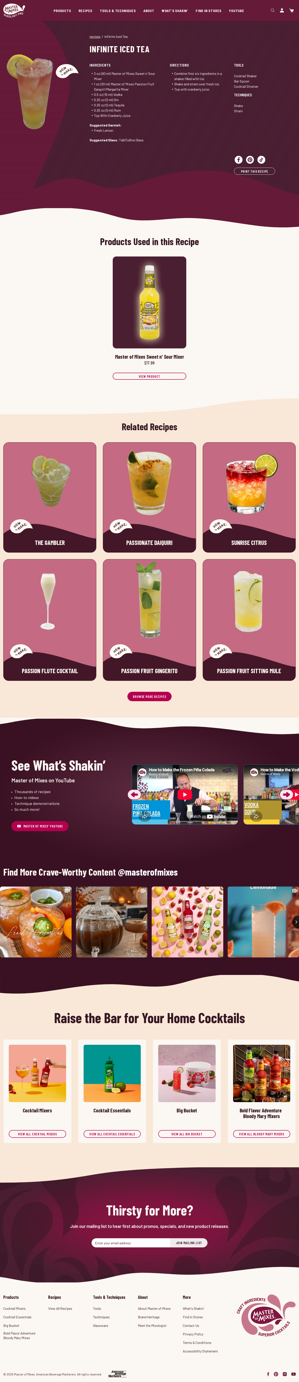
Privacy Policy (193, 1334)
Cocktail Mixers (14, 1308)
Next (287, 794)
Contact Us (191, 1325)
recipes (95, 36)
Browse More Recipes (149, 696)
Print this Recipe (254, 171)
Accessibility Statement (200, 1351)
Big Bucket (11, 1325)
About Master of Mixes (154, 1308)
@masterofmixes (148, 872)
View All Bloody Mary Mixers (261, 1134)
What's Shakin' (193, 1308)
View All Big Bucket (186, 1134)
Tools (239, 65)
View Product (149, 376)
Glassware (100, 1325)
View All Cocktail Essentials (112, 1134)
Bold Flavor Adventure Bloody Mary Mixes (19, 1335)
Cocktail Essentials (17, 1317)
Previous (134, 794)
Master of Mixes (14, 11)
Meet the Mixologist (152, 1325)
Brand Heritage (149, 1317)
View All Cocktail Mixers (37, 1134)
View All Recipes (60, 1308)
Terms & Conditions (197, 1342)
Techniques (243, 94)
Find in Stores (193, 1317)
